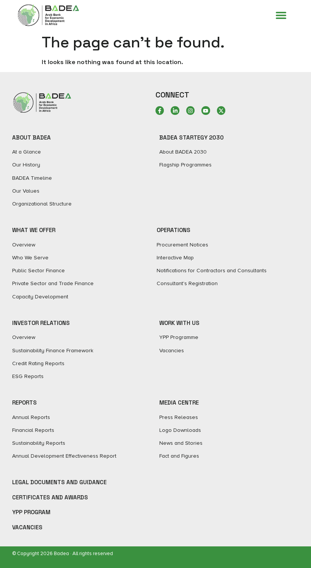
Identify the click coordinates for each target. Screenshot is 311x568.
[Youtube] (205, 110)
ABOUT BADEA (31, 137)
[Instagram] (190, 110)
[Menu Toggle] (281, 15)
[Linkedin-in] (175, 110)
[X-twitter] (221, 110)
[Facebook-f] (160, 110)
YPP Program (31, 512)
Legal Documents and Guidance (59, 482)
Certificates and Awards (50, 497)
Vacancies (27, 527)
